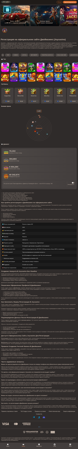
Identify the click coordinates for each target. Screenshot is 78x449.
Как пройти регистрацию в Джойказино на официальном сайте (18, 192)
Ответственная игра (54, 411)
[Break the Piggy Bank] (5, 77)
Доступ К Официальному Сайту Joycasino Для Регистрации (17, 198)
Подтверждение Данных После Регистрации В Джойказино (17, 197)
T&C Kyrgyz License (26, 411)
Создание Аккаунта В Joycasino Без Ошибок (14, 194)
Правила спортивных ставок (9, 411)
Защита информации (69, 411)
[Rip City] (32, 67)
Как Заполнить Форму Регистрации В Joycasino (14, 196)
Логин (59, 2)
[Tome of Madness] (14, 67)
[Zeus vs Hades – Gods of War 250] (32, 77)
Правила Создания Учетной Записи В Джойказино (15, 200)
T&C (52, 183)
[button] (39, 55)
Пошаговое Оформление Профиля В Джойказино (15, 195)
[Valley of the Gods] (14, 77)
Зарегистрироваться (70, 2)
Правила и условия (40, 411)
